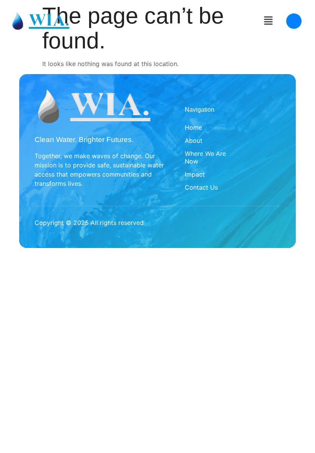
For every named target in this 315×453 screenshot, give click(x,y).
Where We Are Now (205, 157)
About (193, 140)
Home (193, 127)
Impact (195, 174)
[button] (268, 21)
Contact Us (201, 187)
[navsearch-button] (294, 21)
